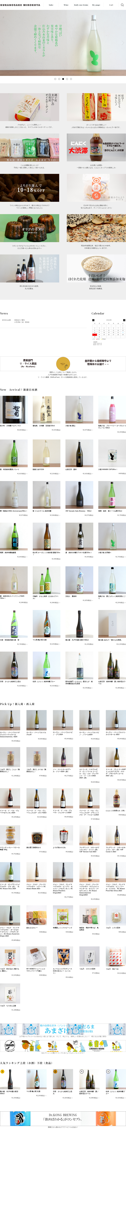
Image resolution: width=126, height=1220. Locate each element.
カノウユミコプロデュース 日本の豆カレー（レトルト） (62, 971)
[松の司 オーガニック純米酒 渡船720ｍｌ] (46, 536)
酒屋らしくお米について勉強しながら (63, 372)
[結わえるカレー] (36, 915)
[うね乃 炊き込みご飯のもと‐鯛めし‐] (10, 956)
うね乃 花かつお (112, 969)
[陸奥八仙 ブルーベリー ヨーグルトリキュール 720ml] (112, 410)
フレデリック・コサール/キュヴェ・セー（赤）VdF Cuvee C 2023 (116, 850)
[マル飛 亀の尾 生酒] (46, 624)
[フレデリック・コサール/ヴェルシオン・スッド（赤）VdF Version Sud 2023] (89, 835)
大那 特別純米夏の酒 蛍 (9, 640)
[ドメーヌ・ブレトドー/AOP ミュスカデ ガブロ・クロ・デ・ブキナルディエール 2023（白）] (116, 757)
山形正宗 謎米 (71, 469)
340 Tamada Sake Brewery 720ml (78, 511)
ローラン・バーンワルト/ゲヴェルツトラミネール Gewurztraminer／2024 (10, 735)
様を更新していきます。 (79, 377)
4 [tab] (67, 79)
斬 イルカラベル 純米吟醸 (42, 511)
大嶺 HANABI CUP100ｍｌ (108, 469)
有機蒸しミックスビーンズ (62, 928)
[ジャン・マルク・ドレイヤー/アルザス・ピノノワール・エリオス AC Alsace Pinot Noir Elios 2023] (116, 872)
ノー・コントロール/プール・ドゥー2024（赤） (62, 770)
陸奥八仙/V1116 (38, 469)
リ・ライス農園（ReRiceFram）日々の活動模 (54, 377)
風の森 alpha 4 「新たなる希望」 (110, 640)
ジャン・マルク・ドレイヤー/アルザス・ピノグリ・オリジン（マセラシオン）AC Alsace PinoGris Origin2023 (63, 888)
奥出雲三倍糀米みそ (33, 847)
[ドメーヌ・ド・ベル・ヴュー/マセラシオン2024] (10, 798)
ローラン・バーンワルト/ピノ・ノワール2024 (89, 734)
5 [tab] (71, 79)
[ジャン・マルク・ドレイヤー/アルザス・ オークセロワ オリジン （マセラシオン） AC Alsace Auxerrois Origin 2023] (10, 915)
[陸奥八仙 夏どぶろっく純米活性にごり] (112, 580)
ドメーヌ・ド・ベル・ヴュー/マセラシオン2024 (9, 812)
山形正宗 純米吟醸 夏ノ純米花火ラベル (89, 1092)
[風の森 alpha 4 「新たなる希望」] (112, 624)
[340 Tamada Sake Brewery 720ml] (79, 495)
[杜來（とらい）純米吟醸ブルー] (46, 665)
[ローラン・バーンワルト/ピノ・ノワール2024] (89, 720)
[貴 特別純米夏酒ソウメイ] (14, 453)
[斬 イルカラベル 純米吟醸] (46, 495)
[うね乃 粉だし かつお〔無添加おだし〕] (36, 757)
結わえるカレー (32, 928)
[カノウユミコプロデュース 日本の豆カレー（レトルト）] (63, 956)
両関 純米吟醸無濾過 (8, 552)
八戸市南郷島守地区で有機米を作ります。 (63, 375)
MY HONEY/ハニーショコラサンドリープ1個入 (35, 970)
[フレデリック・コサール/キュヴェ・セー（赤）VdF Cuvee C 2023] (116, 835)
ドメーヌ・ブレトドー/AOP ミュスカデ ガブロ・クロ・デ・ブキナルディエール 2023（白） (116, 772)
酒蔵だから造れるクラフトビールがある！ (63, 1127)
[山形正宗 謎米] (79, 453)
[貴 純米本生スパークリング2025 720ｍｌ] (14, 580)
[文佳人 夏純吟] (79, 580)
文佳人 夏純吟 (71, 596)
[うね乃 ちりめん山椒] (10, 993)
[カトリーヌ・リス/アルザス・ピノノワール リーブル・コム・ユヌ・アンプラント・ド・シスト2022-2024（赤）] (89, 757)
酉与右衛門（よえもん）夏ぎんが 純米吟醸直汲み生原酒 (79, 683)
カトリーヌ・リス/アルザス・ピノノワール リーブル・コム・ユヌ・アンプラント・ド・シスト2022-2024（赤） (89, 773)
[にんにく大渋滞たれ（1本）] (116, 798)
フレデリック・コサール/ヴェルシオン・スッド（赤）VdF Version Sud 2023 (89, 850)
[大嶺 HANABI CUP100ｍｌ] (112, 453)
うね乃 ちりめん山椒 (8, 1006)
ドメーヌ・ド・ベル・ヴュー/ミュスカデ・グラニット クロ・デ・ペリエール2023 (89, 813)
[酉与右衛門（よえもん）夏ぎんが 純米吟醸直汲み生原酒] (79, 665)
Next (123, 42)
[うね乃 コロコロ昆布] (89, 956)
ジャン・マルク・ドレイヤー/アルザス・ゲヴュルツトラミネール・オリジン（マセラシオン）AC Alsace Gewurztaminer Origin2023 (89, 889)
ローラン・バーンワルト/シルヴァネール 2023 (116, 733)
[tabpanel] (63, 43)
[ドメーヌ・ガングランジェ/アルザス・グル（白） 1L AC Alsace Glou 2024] (10, 872)
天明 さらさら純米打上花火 (10, 681)
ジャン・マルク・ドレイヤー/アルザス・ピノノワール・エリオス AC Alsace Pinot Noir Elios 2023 (115, 887)
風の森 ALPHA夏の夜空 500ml (78, 640)
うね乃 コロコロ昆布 (87, 969)
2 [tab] (59, 79)
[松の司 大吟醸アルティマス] (14, 410)
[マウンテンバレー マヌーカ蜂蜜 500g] (10, 835)
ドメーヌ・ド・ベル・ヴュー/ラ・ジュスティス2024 (62, 811)
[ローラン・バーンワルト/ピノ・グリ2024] (63, 720)
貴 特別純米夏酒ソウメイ (9, 469)
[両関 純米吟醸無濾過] (14, 536)
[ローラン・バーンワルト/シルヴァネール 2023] (116, 720)
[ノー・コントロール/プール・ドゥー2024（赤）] (63, 757)
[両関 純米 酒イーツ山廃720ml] (112, 495)
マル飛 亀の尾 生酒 (40, 640)
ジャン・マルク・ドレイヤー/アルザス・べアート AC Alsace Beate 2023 (36, 886)
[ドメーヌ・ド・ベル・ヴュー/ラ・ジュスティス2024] (63, 798)
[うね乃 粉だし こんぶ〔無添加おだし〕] (10, 757)
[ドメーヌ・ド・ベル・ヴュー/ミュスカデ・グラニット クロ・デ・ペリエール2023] (89, 798)
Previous (3, 42)
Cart (111, 5)
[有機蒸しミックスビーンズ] (63, 915)
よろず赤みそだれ (59, 847)
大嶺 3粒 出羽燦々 (104, 552)
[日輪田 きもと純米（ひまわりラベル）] (46, 580)
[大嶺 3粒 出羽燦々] (112, 536)
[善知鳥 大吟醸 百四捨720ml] (46, 410)
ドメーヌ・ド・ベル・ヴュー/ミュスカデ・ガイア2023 (36, 812)
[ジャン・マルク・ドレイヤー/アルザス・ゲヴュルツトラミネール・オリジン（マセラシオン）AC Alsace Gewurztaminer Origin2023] (89, 872)
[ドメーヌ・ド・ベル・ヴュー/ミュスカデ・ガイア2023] (36, 798)
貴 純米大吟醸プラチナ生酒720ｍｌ (78, 552)
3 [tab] (63, 79)
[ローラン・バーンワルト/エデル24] (36, 720)
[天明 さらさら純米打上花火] (14, 665)
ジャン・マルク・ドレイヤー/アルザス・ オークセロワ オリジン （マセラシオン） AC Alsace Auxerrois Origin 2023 (9, 932)
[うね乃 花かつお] (116, 956)
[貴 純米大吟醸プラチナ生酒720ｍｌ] (79, 536)
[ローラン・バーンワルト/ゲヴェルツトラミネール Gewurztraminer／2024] (10, 720)
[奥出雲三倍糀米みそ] (36, 835)
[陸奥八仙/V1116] (46, 453)
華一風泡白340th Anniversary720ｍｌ (13, 511)
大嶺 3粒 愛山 (70, 426)
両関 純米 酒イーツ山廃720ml (110, 511)
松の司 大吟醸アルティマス (10, 426)
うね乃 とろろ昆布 (113, 928)
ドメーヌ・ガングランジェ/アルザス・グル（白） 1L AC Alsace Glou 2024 (10, 886)
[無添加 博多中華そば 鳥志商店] (89, 915)
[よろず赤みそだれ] (63, 835)
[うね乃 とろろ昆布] (116, 915)
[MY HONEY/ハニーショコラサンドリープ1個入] (36, 956)
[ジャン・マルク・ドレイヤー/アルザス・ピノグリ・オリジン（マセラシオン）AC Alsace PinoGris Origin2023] (63, 872)
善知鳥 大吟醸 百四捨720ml (44, 426)
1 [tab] (55, 79)
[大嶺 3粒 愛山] (79, 410)
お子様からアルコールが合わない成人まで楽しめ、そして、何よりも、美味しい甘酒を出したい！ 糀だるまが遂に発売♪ (63, 1036)
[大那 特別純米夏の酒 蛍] (14, 624)
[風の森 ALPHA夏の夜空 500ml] (79, 624)
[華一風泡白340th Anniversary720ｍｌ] (14, 495)
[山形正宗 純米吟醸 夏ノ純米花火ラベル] (112, 665)
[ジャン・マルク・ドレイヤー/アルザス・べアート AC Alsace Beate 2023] (36, 872)
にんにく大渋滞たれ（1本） (116, 811)
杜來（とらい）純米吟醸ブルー (44, 681)
